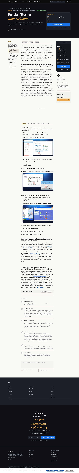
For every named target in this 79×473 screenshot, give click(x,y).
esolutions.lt (13, 457)
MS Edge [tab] (33, 123)
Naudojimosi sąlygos (54, 454)
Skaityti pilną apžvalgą (64, 69)
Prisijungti (68, 1)
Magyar (9, 397)
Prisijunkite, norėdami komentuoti (44, 371)
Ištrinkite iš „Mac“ (12, 53)
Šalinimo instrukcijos (18, 8)
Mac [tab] (28, 123)
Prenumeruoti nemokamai (64, 99)
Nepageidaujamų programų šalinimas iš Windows (13, 50)
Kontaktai (52, 461)
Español (52, 391)
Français (31, 388)
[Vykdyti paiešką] (51, 1)
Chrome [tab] (42, 123)
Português (10, 391)
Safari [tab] (47, 123)
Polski (52, 386)
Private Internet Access (35, 253)
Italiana (52, 388)
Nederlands (31, 386)
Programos (31, 1)
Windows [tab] (24, 123)
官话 (30, 397)
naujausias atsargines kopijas (39, 276)
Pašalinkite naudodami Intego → (58, 24)
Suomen (31, 394)
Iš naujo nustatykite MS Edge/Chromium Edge (13, 56)
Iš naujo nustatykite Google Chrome (12, 64)
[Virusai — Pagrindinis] (10, 1)
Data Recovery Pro (41, 287)
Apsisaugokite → (64, 66)
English (9, 386)
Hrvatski (52, 397)
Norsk (52, 394)
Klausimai (39, 1)
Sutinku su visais (51, 470)
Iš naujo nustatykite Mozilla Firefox (12, 62)
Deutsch (9, 388)
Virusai (30, 452)
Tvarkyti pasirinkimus (69, 470)
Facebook (9, 459)
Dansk (30, 391)
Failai (35, 1)
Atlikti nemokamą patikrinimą (48, 437)
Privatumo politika (54, 456)
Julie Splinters (13, 29)
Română (9, 399)
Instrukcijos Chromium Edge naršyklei (12, 59)
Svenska (10, 394)
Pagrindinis (10, 8)
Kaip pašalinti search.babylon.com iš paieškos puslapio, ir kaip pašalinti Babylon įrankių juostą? (13, 45)
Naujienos (16, 1)
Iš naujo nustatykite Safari (12, 67)
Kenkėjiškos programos (24, 1)
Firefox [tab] (38, 123)
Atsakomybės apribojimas (55, 458)
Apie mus (52, 452)
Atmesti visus (60, 470)
